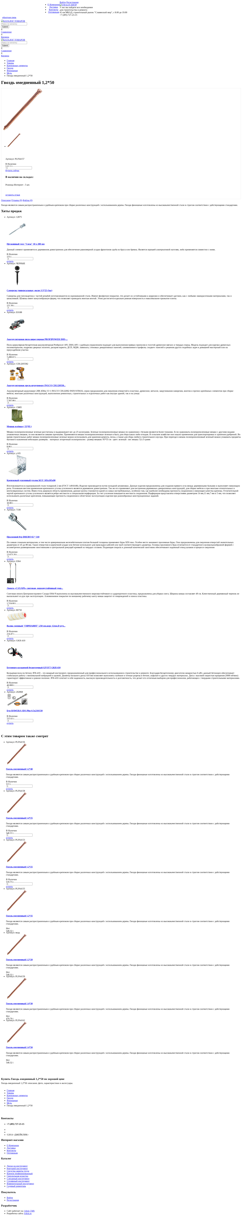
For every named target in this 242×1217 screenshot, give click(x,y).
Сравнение (6, 32)
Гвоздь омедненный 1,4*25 (19, 818)
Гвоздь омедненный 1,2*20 (19, 959)
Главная (10, 60)
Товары (10, 63)
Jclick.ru (28, 1213)
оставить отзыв (12, 195)
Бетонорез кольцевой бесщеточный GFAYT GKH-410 (34, 667)
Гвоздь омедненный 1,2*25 (19, 867)
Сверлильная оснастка (17, 1176)
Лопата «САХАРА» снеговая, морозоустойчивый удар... (35, 588)
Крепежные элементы (17, 65)
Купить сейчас (12, 170)
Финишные (12, 70)
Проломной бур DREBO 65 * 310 (23, 537)
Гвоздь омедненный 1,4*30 (19, 1003)
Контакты (53, 9)
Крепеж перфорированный (20, 1173)
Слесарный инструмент (18, 1178)
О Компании (53, 4)
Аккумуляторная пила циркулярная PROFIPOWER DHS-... (37, 339)
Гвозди (10, 68)
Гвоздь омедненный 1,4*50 (19, 1047)
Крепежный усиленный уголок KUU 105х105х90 (31, 480)
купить (10, 261)
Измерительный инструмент (20, 1183)
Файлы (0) (27, 200)
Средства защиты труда (18, 1171)
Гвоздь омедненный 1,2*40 (19, 769)
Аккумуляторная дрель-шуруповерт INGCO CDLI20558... (36, 385)
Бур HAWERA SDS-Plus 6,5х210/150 (25, 710)
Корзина (5, 37)
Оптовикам (53, 12)
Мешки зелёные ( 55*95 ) (19, 426)
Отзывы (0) (16, 200)
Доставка (53, 7)
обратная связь (9, 17)
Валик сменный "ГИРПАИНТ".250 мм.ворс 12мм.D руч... (36, 626)
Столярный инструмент (18, 1181)
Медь (9, 73)
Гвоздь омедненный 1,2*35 (19, 916)
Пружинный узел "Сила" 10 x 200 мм (26, 244)
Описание (6, 200)
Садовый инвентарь (16, 1186)
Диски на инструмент (17, 1166)
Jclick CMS (29, 1211)
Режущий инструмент (17, 1168)
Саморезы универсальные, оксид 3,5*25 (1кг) (29, 290)
